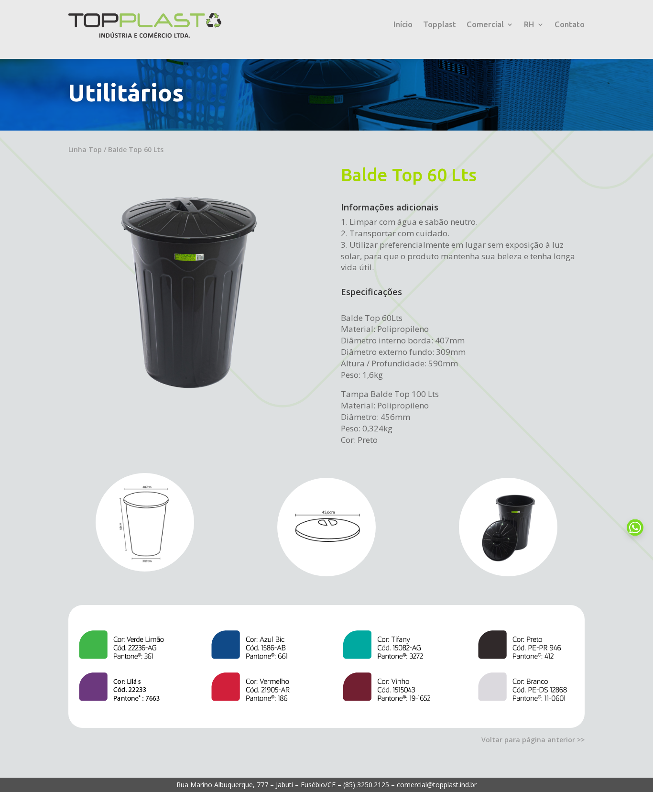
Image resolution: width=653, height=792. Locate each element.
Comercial (485, 25)
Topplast (439, 25)
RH (529, 25)
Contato (570, 25)
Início (403, 25)
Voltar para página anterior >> (533, 739)
